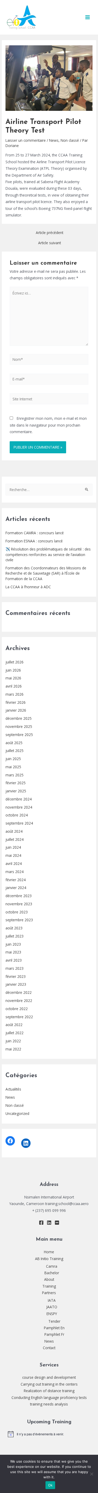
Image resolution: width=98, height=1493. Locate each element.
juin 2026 (13, 670)
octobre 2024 (16, 815)
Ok (50, 1485)
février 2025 (15, 782)
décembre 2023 (18, 895)
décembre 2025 (18, 718)
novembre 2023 (18, 903)
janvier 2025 (15, 790)
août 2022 (13, 1024)
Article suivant (49, 243)
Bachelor (51, 1272)
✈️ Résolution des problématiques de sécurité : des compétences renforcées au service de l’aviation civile (48, 554)
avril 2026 (13, 686)
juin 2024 (13, 847)
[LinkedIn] (26, 1143)
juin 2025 (13, 758)
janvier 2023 (15, 984)
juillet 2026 (14, 662)
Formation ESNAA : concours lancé (34, 540)
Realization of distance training (49, 1390)
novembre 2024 (18, 807)
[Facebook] (10, 1141)
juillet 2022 (14, 1032)
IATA (52, 1300)
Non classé (14, 1105)
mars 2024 (14, 871)
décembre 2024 (18, 799)
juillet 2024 (14, 839)
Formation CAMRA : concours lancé (34, 532)
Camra (51, 1266)
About (49, 1279)
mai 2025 (13, 766)
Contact (49, 1347)
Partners (49, 1292)
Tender (54, 1321)
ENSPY (52, 1313)
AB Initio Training (49, 1258)
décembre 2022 (18, 992)
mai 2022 (13, 1049)
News (10, 1097)
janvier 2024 (15, 887)
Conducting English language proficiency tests (49, 1397)
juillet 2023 (14, 936)
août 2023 (13, 927)
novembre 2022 (18, 1000)
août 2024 (13, 831)
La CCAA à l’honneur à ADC (28, 586)
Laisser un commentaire (25, 140)
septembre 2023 (19, 919)
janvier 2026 (15, 710)
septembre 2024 (19, 823)
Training (49, 1286)
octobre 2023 (16, 911)
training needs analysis (49, 1404)
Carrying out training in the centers (49, 1384)
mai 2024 (13, 855)
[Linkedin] (49, 1222)
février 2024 (15, 879)
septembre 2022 (19, 1016)
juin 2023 (13, 944)
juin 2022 (13, 1040)
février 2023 (15, 976)
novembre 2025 (18, 726)
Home (49, 1251)
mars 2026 (14, 694)
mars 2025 (14, 774)
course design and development (49, 1377)
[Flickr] (57, 1222)
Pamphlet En (54, 1327)
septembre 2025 (19, 734)
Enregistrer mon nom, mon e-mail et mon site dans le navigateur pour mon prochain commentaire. (48, 425)
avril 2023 (13, 960)
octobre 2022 (16, 1008)
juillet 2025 (14, 750)
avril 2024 (13, 863)
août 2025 (13, 742)
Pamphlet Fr (54, 1334)
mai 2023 (13, 952)
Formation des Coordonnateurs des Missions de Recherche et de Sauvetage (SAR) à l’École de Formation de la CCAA (45, 573)
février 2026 (15, 702)
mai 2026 (13, 677)
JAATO (51, 1306)
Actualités (13, 1089)
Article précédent (49, 233)
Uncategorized (17, 1113)
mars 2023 (14, 968)
